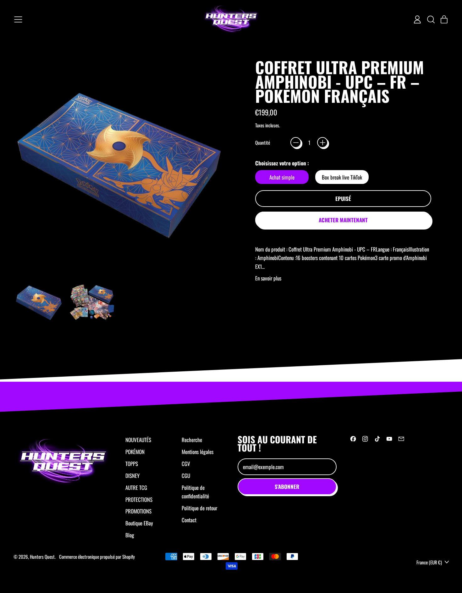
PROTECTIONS (138, 499)
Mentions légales (197, 452)
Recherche (192, 440)
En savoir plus (268, 278)
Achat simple (281, 177)
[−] (295, 142)
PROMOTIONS (138, 511)
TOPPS (131, 464)
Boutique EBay (139, 523)
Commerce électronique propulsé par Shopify (97, 556)
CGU (186, 475)
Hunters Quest (42, 556)
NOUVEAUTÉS (138, 440)
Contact (189, 520)
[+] (322, 142)
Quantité (262, 142)
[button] (430, 19)
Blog (129, 535)
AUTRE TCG (136, 487)
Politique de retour (199, 508)
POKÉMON (135, 452)
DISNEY (132, 475)
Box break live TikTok (342, 177)
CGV (186, 464)
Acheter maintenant (343, 220)
